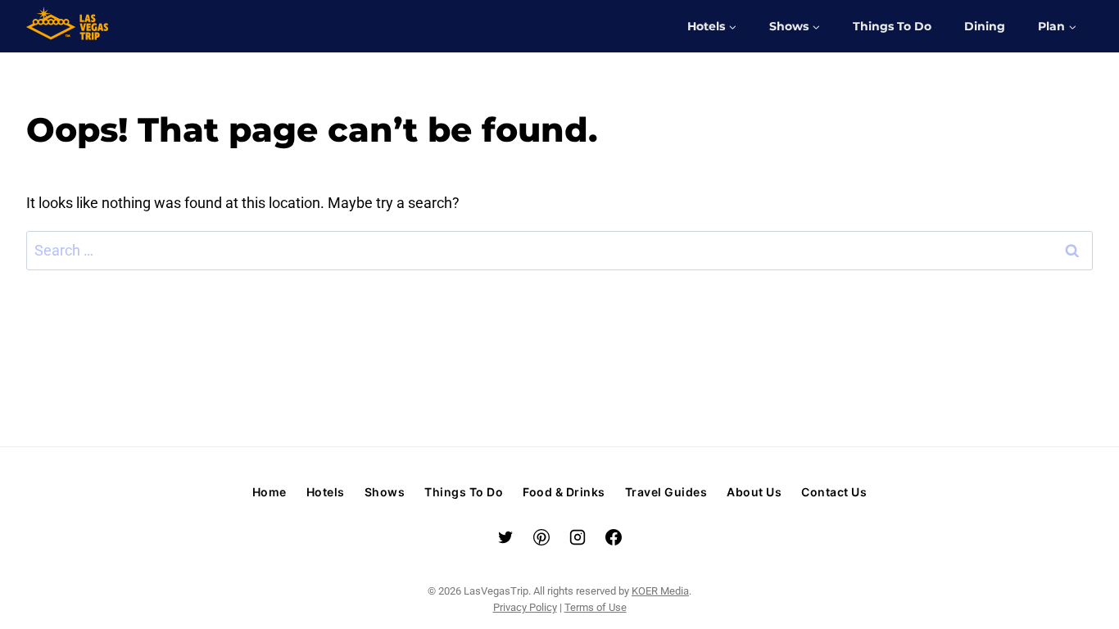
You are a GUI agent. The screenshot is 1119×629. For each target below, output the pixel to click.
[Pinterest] (541, 537)
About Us (754, 492)
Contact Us (834, 492)
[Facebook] (613, 537)
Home (269, 492)
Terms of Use (595, 607)
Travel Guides (666, 492)
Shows (385, 492)
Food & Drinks (564, 492)
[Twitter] (505, 537)
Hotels (325, 492)
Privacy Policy (525, 607)
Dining (984, 26)
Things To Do (892, 26)
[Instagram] (577, 537)
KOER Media (660, 591)
